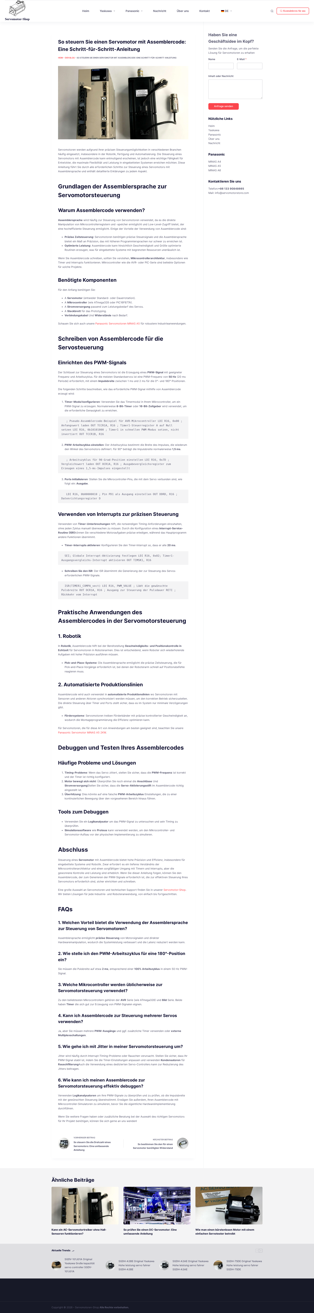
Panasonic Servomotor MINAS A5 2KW (82, 732)
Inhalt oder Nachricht (221, 75)
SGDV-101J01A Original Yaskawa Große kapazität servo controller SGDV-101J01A (80, 1265)
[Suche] (272, 11)
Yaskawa (213, 130)
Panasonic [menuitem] (132, 11)
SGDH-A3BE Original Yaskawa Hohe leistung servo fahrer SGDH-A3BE (136, 1265)
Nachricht (214, 143)
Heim (60, 57)
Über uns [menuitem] (183, 11)
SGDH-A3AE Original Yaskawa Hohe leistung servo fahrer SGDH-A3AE (191, 1265)
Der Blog (70, 57)
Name (211, 59)
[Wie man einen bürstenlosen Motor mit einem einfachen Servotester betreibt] (228, 1206)
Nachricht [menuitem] (159, 11)
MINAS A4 (214, 161)
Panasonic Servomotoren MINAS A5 (117, 323)
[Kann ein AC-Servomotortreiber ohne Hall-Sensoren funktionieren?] (85, 1206)
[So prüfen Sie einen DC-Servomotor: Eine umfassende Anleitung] (157, 1206)
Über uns (213, 138)
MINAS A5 (214, 165)
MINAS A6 (214, 170)
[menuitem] (226, 11)
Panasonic (214, 134)
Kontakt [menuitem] (204, 11)
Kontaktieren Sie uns (294, 10)
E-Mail (242, 59)
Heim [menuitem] (85, 11)
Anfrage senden (223, 106)
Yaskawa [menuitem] (106, 11)
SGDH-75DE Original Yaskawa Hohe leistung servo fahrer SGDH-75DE (244, 1265)
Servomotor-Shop (17, 19)
